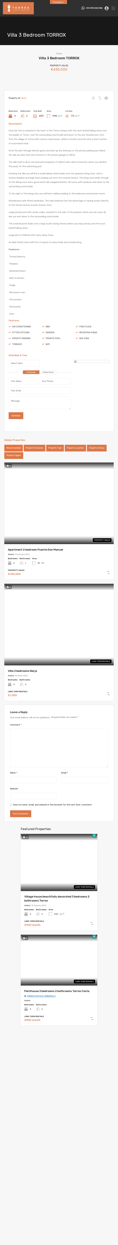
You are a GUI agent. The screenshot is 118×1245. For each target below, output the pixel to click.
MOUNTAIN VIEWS (88, 332)
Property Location (75, 448)
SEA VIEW (84, 338)
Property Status (96, 448)
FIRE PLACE (85, 326)
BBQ (48, 326)
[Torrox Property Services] (18, 13)
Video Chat (48, 372)
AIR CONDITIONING (21, 326)
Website (14, 788)
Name (13, 772)
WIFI (48, 344)
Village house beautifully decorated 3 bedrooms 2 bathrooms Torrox (57, 898)
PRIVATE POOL (53, 338)
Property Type (55, 448)
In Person (31, 372)
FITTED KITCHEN (20, 332)
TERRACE (17, 344)
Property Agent (13, 455)
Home (59, 53)
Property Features (34, 448)
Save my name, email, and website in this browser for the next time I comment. (52, 804)
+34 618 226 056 (93, 8)
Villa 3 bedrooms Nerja (22, 671)
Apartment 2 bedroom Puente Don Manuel (35, 549)
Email (64, 772)
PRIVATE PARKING (21, 338)
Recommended (13, 448)
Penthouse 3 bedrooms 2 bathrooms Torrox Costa (56, 991)
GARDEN (50, 332)
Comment (16, 725)
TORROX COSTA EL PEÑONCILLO (41, 996)
